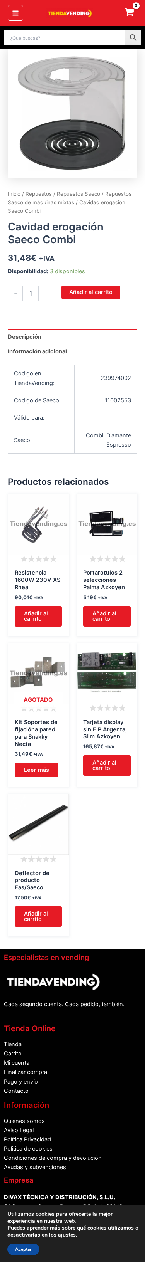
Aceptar (23, 1249)
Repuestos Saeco (78, 194)
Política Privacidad (27, 1139)
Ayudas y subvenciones (35, 1167)
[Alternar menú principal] (15, 12)
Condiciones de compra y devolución (53, 1157)
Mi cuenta (16, 1062)
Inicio (14, 194)
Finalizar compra (25, 1072)
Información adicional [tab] (37, 351)
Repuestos (39, 194)
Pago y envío (21, 1081)
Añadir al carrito (91, 292)
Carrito (13, 1053)
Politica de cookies (28, 1148)
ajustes (67, 1235)
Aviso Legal (19, 1130)
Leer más (36, 769)
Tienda (13, 1044)
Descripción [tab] (24, 336)
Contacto (16, 1090)
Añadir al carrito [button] (36, 616)
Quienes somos (24, 1120)
